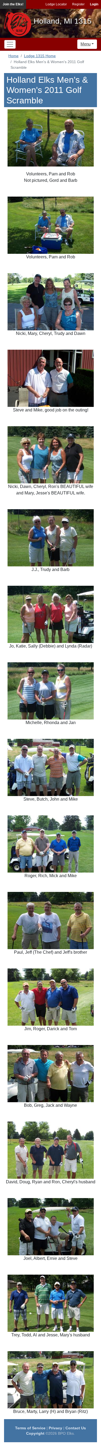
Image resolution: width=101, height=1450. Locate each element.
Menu (85, 44)
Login (94, 4)
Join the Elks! (13, 4)
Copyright (35, 1433)
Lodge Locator (56, 4)
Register (78, 4)
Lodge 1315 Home (40, 56)
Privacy (55, 1428)
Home (13, 56)
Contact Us (75, 1428)
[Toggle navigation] (10, 44)
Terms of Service (30, 1428)
